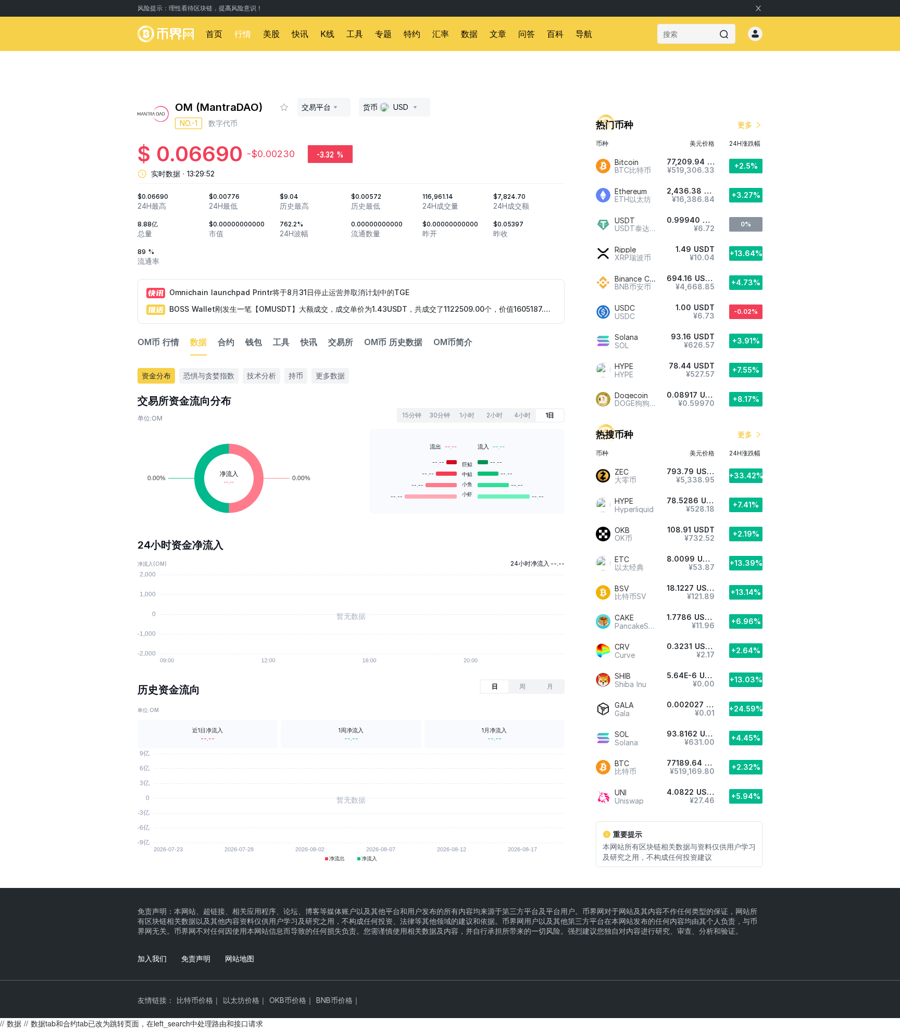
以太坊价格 (241, 1000)
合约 (226, 342)
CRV (622, 646)
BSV (622, 588)
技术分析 (261, 375)
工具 (354, 34)
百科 (555, 34)
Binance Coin (637, 278)
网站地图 (239, 958)
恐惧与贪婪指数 (208, 375)
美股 (271, 34)
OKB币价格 (287, 1000)
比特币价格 (195, 1000)
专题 (383, 34)
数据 (469, 34)
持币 (296, 375)
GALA (624, 705)
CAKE (624, 617)
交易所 (340, 342)
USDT (625, 220)
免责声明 (195, 958)
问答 (526, 34)
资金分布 (156, 375)
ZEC (622, 471)
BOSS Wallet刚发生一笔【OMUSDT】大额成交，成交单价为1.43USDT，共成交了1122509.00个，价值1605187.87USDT (362, 308)
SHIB (623, 675)
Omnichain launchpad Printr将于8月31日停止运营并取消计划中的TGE (289, 292)
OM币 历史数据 (393, 342)
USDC (625, 307)
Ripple (625, 249)
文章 (498, 34)
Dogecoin (631, 395)
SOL (622, 734)
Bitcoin (627, 162)
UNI (621, 792)
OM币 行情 (158, 342)
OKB (622, 530)
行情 (242, 34)
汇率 (440, 34)
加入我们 (152, 958)
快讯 (300, 34)
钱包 (253, 342)
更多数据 (330, 375)
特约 (412, 34)
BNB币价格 (334, 1000)
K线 (327, 34)
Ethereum (631, 191)
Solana (626, 337)
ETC (622, 559)
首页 (214, 34)
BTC (622, 763)
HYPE (624, 366)
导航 (584, 34)
